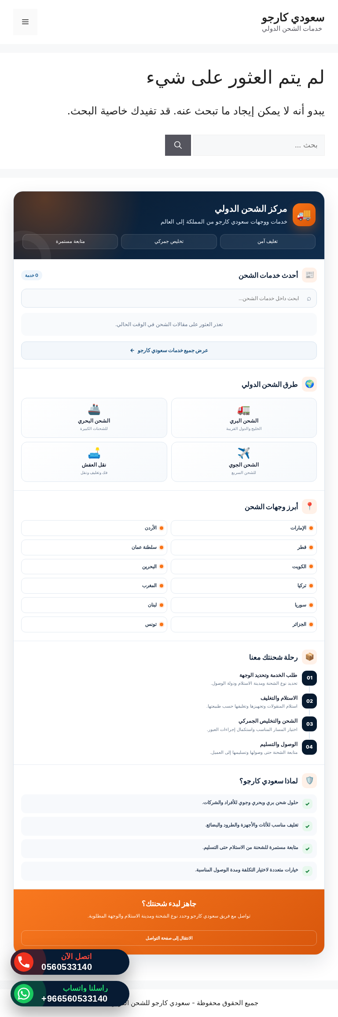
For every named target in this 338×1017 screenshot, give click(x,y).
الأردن (151, 528)
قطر (302, 547)
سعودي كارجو (293, 17)
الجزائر (299, 624)
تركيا (302, 585)
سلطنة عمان (144, 547)
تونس (151, 624)
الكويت (299, 566)
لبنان (152, 605)
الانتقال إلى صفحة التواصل (169, 937)
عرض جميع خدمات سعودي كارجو (169, 350)
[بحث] (178, 145)
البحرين (149, 566)
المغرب (149, 585)
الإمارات (298, 528)
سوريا (300, 605)
